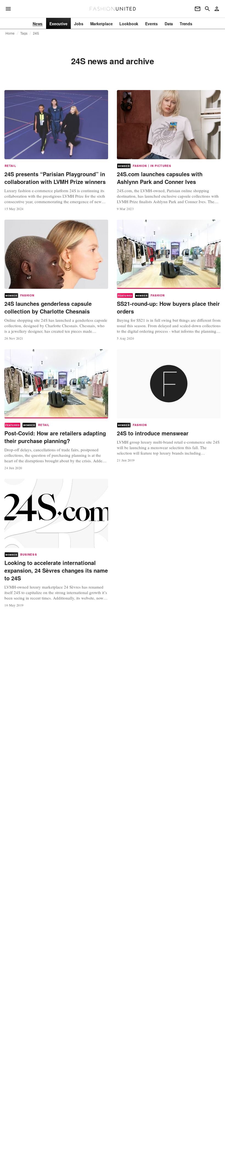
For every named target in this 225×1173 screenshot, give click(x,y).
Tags (24, 33)
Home (10, 33)
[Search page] (207, 8)
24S (36, 33)
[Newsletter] (198, 8)
